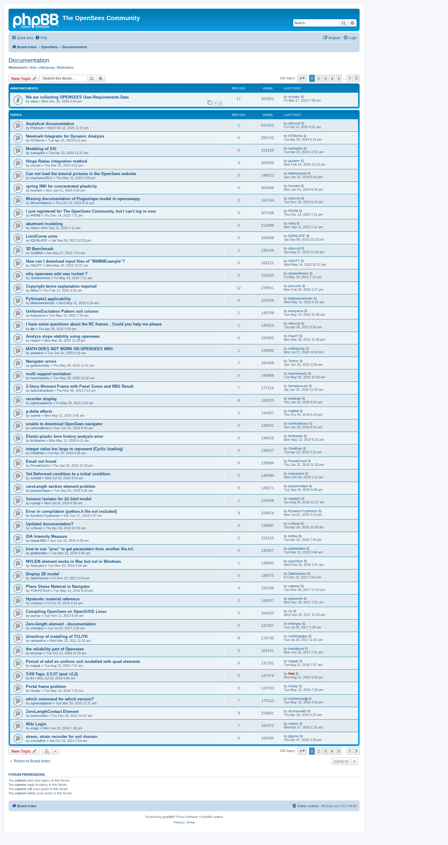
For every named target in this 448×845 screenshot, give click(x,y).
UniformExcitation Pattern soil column (62, 311)
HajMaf (293, 411)
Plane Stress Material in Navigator (58, 586)
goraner (294, 161)
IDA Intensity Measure (46, 536)
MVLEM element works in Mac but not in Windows (73, 561)
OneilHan (37, 453)
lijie (32, 329)
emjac (34, 728)
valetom (294, 586)
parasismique (40, 490)
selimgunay (46, 67)
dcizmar (36, 653)
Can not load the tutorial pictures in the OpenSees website (81, 173)
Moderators (65, 67)
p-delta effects (39, 411)
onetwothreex (40, 278)
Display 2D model (42, 574)
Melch (34, 290)
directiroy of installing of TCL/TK (57, 636)
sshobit (35, 478)
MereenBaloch (41, 203)
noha (34, 228)
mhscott (294, 123)
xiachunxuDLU (41, 178)
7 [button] (350, 78)
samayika (37, 153)
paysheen (295, 561)
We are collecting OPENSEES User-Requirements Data (77, 97)
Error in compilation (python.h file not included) (71, 511)
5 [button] (339, 78)
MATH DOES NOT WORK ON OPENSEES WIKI (69, 349)
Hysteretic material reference (53, 599)
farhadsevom (298, 386)
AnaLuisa (37, 565)
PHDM (35, 215)
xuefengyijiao (298, 636)
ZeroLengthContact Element (52, 711)
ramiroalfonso (40, 428)
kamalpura (296, 648)
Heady (35, 690)
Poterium (37, 128)
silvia (32, 67)
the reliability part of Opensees (55, 649)
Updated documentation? (49, 524)
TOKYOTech (40, 590)
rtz (290, 611)
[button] (302, 78)
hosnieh (36, 190)
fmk (291, 673)
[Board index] (36, 20)
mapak (35, 665)
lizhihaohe (37, 440)
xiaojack (294, 498)
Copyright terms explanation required (61, 286)
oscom (35, 165)
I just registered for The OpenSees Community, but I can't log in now (91, 211)
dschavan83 (297, 711)
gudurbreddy (39, 365)
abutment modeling (44, 223)
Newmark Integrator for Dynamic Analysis (65, 136)
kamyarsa (37, 315)
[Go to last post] (303, 97)
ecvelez (294, 97)
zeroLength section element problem (60, 486)
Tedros (293, 361)
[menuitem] (41, 37)
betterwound (297, 173)
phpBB (168, 816)
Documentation (29, 60)
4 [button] (332, 78)
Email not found (41, 461)
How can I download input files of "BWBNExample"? (75, 261)
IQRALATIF (39, 240)
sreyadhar (38, 741)
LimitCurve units (41, 236)
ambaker (37, 353)
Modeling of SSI (41, 148)
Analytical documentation (50, 123)
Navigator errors (41, 361)
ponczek (294, 286)
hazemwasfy (39, 378)
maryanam (296, 473)
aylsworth (295, 598)
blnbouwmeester (42, 303)
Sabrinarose (39, 578)
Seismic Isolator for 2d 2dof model (58, 499)
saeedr (35, 415)
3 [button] (325, 78)
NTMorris (37, 140)
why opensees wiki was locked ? (56, 273)
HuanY (35, 340)
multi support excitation (48, 374)
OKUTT (36, 265)
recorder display (41, 399)
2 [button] (319, 78)
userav (35, 615)
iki (32, 678)
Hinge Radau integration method (56, 161)
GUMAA (36, 253)
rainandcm (38, 640)
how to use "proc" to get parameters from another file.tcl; (80, 549)
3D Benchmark (39, 248)
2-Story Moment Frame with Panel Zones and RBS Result (79, 386)
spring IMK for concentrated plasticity (61, 186)
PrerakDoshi (39, 465)
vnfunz (293, 723)
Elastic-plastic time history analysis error (64, 436)
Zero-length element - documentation (61, 624)
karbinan (294, 398)
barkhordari (39, 715)
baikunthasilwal (41, 390)
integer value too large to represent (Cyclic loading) (74, 449)
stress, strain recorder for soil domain (62, 736)
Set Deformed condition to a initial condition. (68, 474)
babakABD (38, 540)
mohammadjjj (298, 698)
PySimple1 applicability (48, 299)
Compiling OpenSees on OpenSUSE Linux (66, 611)
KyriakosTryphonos (45, 515)
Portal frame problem (46, 686)
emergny (37, 628)
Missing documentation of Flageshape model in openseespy (83, 198)
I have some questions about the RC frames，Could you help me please (94, 324)
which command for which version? (60, 699)
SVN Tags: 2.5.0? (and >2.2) (52, 674)
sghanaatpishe (41, 403)
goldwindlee (39, 553)
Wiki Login (36, 724)
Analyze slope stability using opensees (63, 336)
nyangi (35, 503)
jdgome (293, 736)
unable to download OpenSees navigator (64, 424)
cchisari (36, 528)
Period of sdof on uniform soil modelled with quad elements (83, 661)
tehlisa (293, 536)
